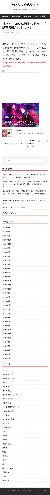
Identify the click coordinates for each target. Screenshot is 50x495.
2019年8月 (6, 297)
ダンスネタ (6, 403)
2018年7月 (6, 350)
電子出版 (5, 480)
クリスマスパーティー (10, 399)
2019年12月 (7, 281)
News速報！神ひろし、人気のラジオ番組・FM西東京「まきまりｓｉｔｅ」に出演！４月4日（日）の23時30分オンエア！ (24, 194)
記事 (4, 476)
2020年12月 (7, 240)
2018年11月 (7, 334)
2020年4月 (6, 264)
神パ (4, 460)
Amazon (5, 16)
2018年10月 (7, 338)
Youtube (27, 16)
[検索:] (25, 160)
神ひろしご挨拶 (40, 16)
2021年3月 (6, 236)
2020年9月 (6, 248)
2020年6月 (6, 260)
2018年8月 (6, 346)
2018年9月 (6, 342)
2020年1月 (6, 277)
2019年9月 (6, 293)
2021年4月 (6, 232)
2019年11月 (7, 285)
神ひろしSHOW (8, 468)
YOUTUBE (6, 386)
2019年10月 (7, 289)
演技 (4, 452)
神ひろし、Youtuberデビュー (13, 207)
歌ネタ (5, 448)
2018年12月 (7, 330)
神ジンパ (5, 456)
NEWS (4, 382)
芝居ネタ (5, 472)
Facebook (16, 16)
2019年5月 (6, 309)
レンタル (5, 423)
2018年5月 (6, 358)
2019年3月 (6, 317)
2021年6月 (6, 227)
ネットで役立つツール (10, 407)
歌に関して (6, 444)
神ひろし (19, 32)
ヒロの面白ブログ (9, 411)
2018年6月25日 (8, 32)
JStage (4, 370)
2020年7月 (6, 256)
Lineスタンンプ (8, 378)
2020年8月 (6, 252)
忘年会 (5, 431)
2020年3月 (6, 268)
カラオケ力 (6, 390)
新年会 (5, 435)
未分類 (5, 439)
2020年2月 (6, 272)
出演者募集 (6, 427)
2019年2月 (6, 321)
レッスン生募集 (8, 419)
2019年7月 (6, 301)
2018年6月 (6, 354)
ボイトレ (5, 415)
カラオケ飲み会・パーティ (12, 395)
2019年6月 (6, 305)
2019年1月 (6, 325)
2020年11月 (7, 244)
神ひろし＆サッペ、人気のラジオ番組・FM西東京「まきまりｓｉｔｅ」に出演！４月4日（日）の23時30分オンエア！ (24, 184)
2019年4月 (6, 313)
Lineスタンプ (7, 374)
